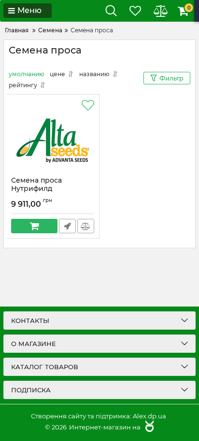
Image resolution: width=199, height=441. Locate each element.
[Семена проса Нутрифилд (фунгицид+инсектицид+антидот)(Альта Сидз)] (52, 135)
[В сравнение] (85, 226)
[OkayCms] (148, 427)
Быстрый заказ (67, 226)
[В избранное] (88, 105)
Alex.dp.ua (149, 416)
